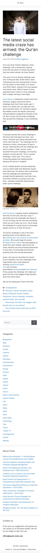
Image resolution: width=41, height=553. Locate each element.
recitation (29, 296)
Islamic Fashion (9, 398)
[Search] (34, 322)
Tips (4, 424)
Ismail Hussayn (8, 213)
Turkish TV (7, 431)
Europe (5, 369)
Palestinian (7, 296)
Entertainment (8, 362)
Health (5, 382)
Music (5, 405)
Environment (7, 366)
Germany (8, 291)
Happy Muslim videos (13, 243)
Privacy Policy (32, 549)
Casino (5, 349)
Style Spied (7, 418)
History (5, 385)
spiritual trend (8, 299)
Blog (4, 343)
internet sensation (20, 291)
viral (16, 299)
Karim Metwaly (31, 269)
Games (5, 379)
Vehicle (5, 437)
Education (6, 359)
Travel (5, 428)
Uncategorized (11, 288)
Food (5, 375)
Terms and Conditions (19, 549)
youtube (21, 299)
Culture (5, 356)
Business (6, 346)
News (5, 408)
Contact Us (8, 549)
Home (5, 388)
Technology (7, 421)
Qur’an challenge (18, 296)
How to (5, 392)
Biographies (7, 339)
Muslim (26, 293)
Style (5, 414)
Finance (6, 372)
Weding (6, 441)
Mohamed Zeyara (15, 293)
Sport (5, 411)
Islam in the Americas (11, 395)
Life (4, 401)
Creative (6, 353)
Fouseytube (17, 269)
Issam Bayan (8, 99)
